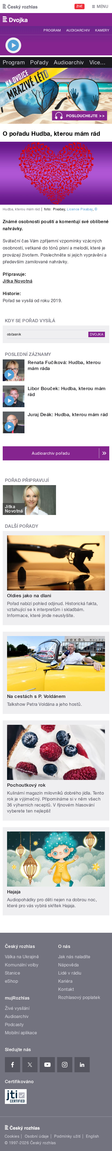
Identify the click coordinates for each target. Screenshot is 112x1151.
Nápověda (68, 964)
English (92, 1136)
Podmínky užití (67, 1136)
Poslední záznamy (28, 354)
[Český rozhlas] (20, 6)
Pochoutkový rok (26, 785)
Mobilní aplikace (21, 1032)
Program (52, 30)
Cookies (12, 1136)
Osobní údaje (37, 1136)
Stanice (12, 973)
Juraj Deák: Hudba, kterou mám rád (68, 414)
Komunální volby (21, 964)
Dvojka (96, 334)
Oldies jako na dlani (29, 595)
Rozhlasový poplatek (79, 997)
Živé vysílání (17, 1008)
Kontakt (66, 989)
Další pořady (21, 526)
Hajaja (14, 891)
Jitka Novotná (17, 281)
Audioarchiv (78, 30)
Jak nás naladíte (74, 956)
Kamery (102, 30)
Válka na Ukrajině (22, 956)
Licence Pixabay (79, 209)
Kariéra (65, 981)
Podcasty (14, 1024)
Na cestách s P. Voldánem (36, 696)
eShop (11, 981)
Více (97, 62)
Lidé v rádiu (70, 973)
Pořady (39, 62)
